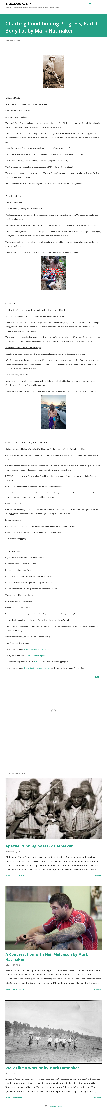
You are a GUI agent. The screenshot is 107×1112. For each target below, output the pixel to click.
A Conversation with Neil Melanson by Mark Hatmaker (46, 957)
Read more (97, 876)
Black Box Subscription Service (37, 668)
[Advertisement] (53, 754)
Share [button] (96, 677)
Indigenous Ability (18, 3)
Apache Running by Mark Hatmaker (39, 846)
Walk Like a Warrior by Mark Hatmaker (42, 1067)
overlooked (37, 662)
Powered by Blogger (54, 1106)
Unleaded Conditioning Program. (37, 649)
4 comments (17, 1097)
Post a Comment (18, 876)
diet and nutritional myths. (34, 655)
